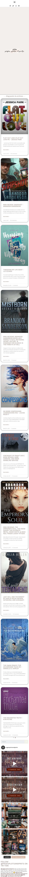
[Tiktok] (13, 6)
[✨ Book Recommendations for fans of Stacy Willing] (14, 842)
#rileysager (4, 876)
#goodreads (18, 872)
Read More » (6, 149)
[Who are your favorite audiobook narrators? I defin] (14, 789)
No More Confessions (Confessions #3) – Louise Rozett (14, 412)
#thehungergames (21, 873)
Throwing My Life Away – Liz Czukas (13, 270)
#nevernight (4, 875)
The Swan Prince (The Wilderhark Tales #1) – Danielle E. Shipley (12, 666)
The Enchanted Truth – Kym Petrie (13, 718)
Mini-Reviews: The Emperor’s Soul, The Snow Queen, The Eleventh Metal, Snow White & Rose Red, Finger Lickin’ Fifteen (14, 530)
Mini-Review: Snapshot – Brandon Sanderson (13, 205)
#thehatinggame (20, 875)
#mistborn (11, 875)
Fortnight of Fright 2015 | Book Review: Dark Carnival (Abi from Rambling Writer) (14, 458)
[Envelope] (19, 6)
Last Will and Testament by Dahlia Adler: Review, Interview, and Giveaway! (13, 598)
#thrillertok (18, 876)
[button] (14, 2)
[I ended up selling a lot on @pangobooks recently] (14, 763)
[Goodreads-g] (16, 6)
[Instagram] (10, 6)
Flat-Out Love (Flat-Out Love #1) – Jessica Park (13, 138)
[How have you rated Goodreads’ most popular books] (14, 816)
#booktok (4, 873)
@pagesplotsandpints (7, 868)
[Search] (26, 742)
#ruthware (11, 876)
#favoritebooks (11, 873)
